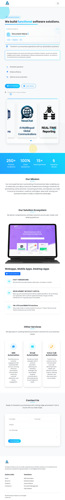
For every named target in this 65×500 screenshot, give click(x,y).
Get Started (13, 86)
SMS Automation (29, 478)
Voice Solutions (28, 483)
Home (6, 478)
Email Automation (29, 481)
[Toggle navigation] (58, 3)
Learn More (30, 86)
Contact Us (8, 486)
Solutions (7, 483)
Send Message (14, 441)
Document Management (31, 486)
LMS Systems (28, 488)
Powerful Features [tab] (13, 274)
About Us (7, 481)
